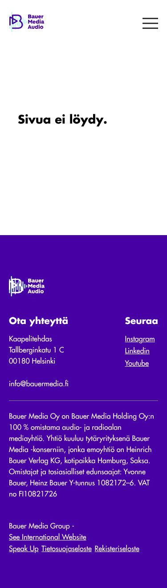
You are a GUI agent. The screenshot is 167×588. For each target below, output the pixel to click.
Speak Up (24, 549)
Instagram (140, 339)
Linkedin (137, 351)
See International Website (47, 537)
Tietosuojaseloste (66, 549)
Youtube (137, 364)
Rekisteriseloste (117, 549)
